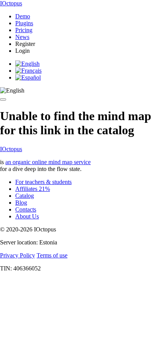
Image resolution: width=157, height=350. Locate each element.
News (22, 37)
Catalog (24, 195)
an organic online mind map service (48, 162)
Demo (22, 16)
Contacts (25, 209)
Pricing (23, 30)
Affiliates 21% (32, 189)
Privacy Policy (17, 255)
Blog (21, 202)
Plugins (24, 23)
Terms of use (52, 255)
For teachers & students (43, 182)
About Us (27, 216)
